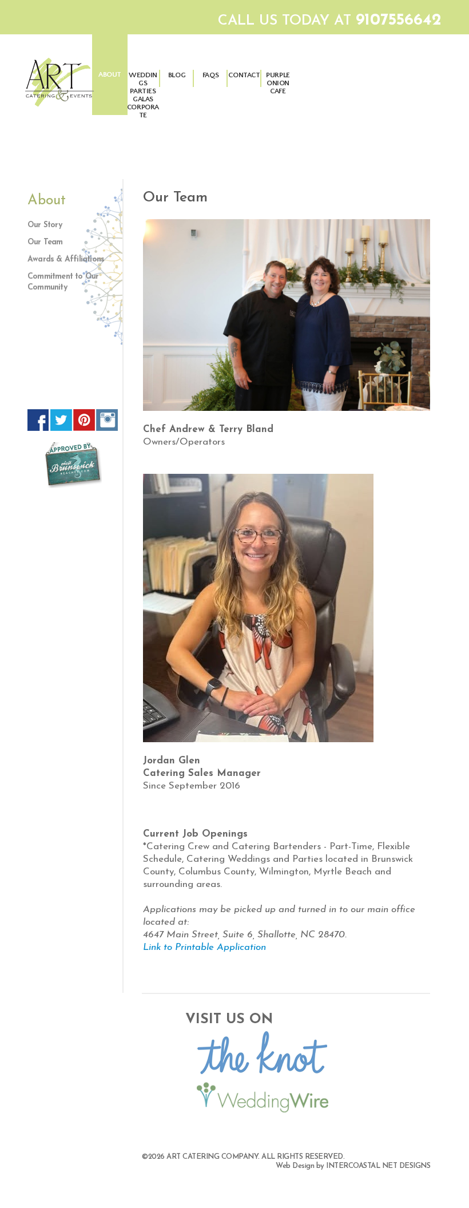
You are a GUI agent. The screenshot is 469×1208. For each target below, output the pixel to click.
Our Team (45, 242)
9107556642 (399, 21)
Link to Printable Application (204, 947)
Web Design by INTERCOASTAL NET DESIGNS (353, 1166)
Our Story (44, 225)
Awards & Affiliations (65, 259)
